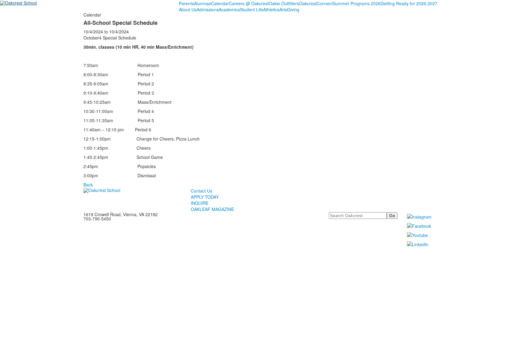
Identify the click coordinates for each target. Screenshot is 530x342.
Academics (229, 9)
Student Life (251, 9)
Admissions (208, 9)
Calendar (220, 3)
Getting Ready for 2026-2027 (409, 3)
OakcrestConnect (316, 3)
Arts (283, 9)
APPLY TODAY (205, 197)
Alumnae (202, 3)
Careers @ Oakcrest (249, 3)
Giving (293, 9)
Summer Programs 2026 (357, 3)
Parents (186, 3)
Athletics (271, 9)
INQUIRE (200, 203)
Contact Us (201, 191)
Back (88, 185)
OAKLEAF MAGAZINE (212, 209)
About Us (188, 9)
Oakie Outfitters (284, 3)
